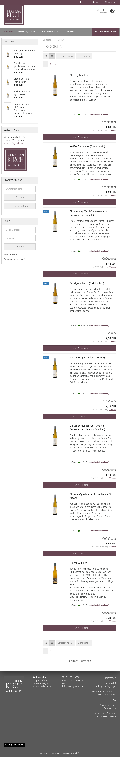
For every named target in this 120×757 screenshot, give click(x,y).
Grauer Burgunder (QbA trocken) (87, 357)
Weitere (70, 32)
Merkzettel (111, 2)
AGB (114, 700)
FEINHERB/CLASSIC (27, 32)
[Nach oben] (111, 752)
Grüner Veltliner (78, 562)
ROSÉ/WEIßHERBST (51, 32)
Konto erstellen (11, 254)
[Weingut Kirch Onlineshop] (31, 15)
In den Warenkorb (79, 137)
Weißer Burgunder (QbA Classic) (87, 146)
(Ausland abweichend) (99, 114)
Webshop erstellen (49, 753)
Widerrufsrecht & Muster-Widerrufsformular (104, 693)
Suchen (20, 197)
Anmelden (19, 246)
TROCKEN (8, 32)
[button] (46, 56)
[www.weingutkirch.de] (15, 159)
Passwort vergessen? (14, 259)
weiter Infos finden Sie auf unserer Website (105, 715)
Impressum (110, 678)
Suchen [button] (84, 2)
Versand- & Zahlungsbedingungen (105, 685)
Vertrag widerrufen (105, 32)
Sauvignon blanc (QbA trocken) (87, 283)
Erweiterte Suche (19, 206)
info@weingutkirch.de (72, 686)
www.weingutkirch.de (14, 143)
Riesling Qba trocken (81, 75)
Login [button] (97, 2)
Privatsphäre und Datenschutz (108, 706)
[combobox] (65, 56)
